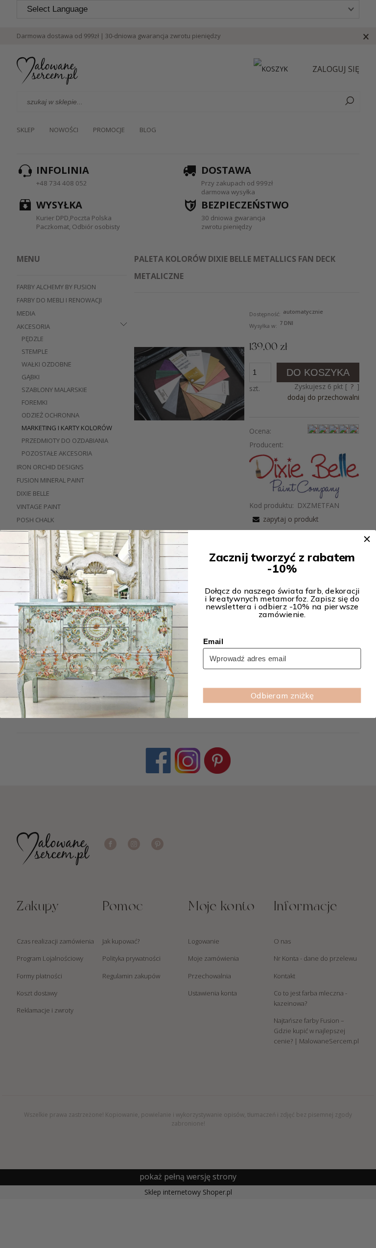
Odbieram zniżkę (282, 695)
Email (213, 641)
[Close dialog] (367, 539)
